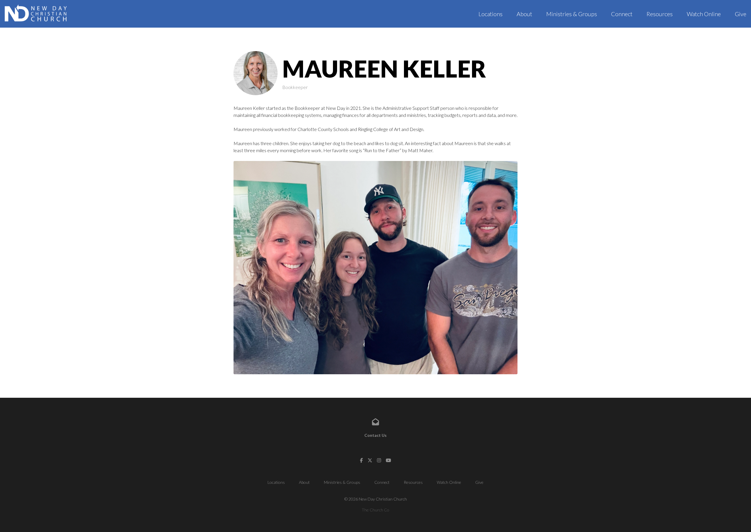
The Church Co (375, 509)
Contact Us (375, 435)
